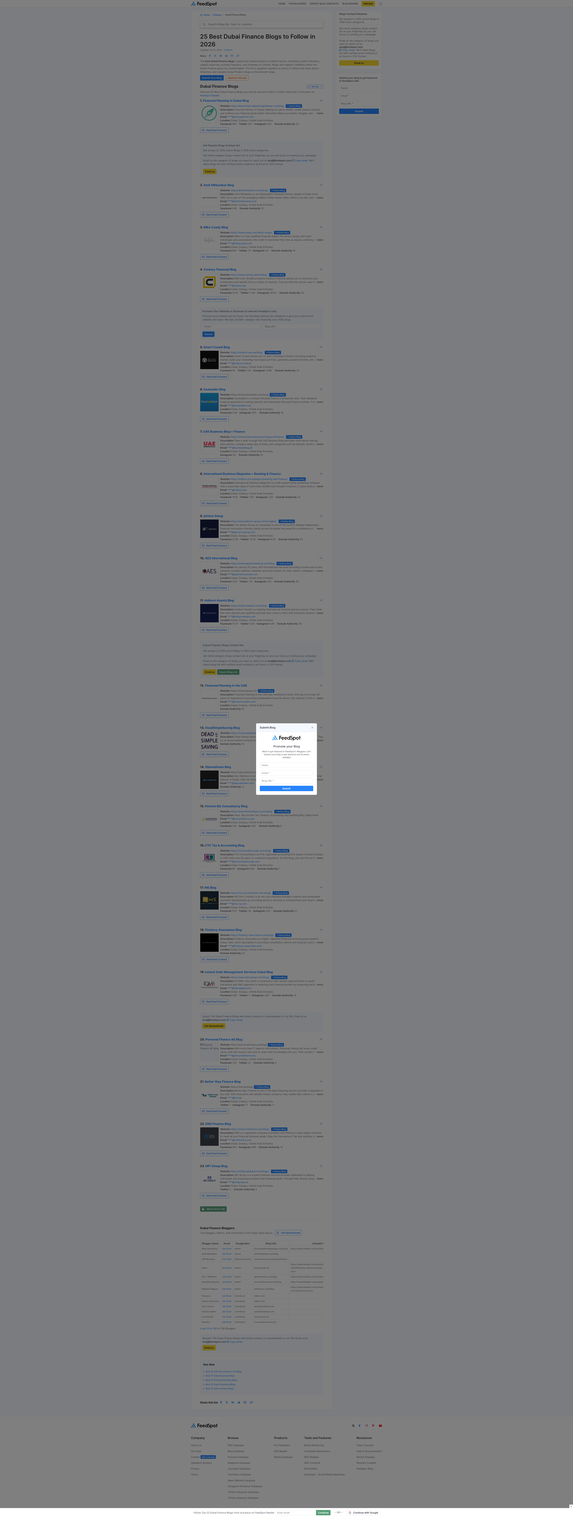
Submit (286, 788)
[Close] (312, 727)
